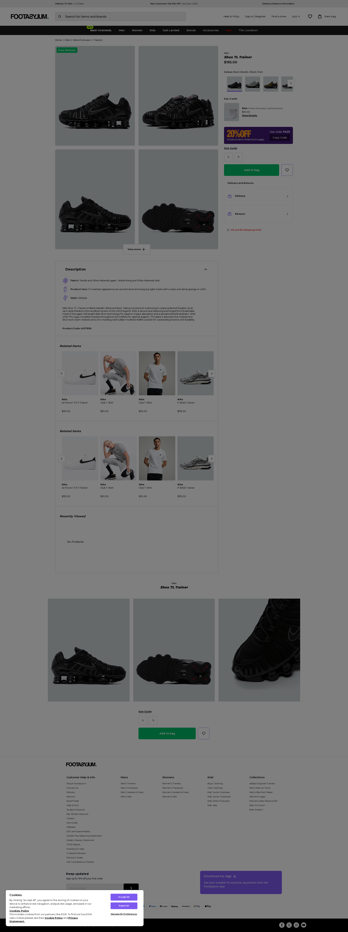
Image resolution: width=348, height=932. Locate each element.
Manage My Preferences (124, 914)
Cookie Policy (54, 917)
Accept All (123, 897)
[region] (75, 908)
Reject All (124, 905)
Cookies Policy (19, 910)
